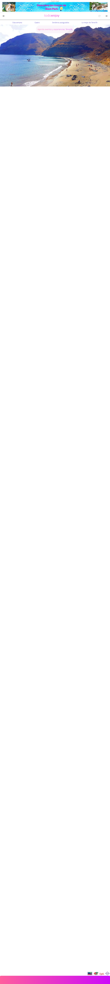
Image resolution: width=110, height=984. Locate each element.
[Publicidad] (55, 7)
